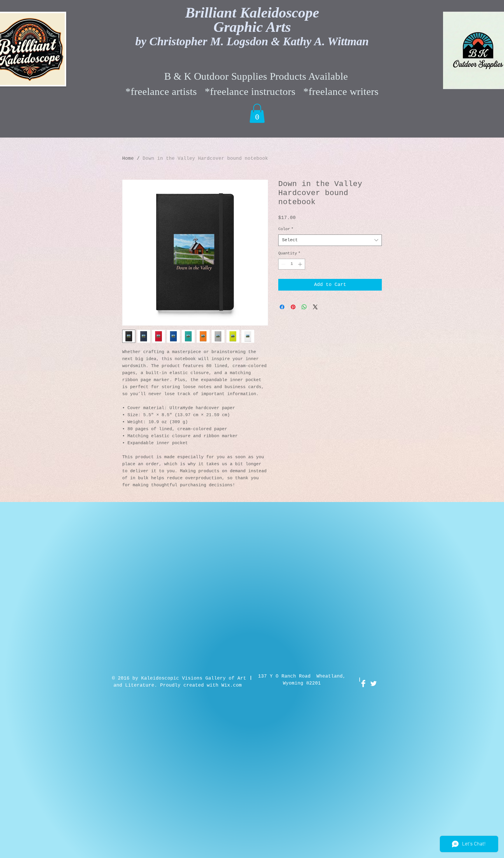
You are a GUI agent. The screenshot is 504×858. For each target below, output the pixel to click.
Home (128, 158)
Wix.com (231, 685)
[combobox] (330, 240)
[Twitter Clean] (373, 683)
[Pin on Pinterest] (293, 306)
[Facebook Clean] (363, 683)
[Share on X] (315, 306)
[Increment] (300, 264)
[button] (257, 113)
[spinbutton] (291, 264)
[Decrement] (282, 264)
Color (285, 229)
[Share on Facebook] (282, 306)
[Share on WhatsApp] (304, 306)
